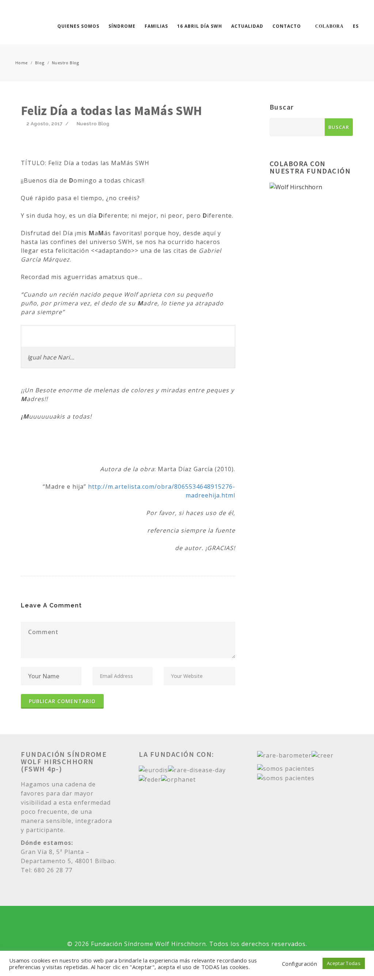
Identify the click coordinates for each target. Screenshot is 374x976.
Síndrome (122, 26)
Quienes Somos (78, 26)
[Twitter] (136, 924)
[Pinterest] (237, 924)
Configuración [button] (299, 963)
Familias (156, 26)
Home (21, 62)
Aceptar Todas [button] (343, 963)
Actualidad (247, 26)
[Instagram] (212, 924)
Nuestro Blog (65, 62)
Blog (40, 62)
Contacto (286, 26)
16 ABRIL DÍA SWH (199, 26)
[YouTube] (186, 924)
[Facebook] (161, 924)
